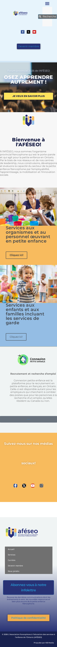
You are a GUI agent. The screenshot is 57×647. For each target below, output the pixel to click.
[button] (47, 3)
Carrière (12, 560)
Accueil (11, 549)
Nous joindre (13, 571)
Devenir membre (15, 565)
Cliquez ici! (16, 255)
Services (12, 554)
